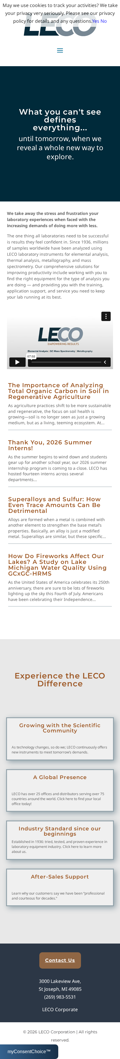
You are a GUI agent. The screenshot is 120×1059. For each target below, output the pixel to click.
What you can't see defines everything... (60, 119)
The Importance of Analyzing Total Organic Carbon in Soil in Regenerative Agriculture (58, 391)
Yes (95, 21)
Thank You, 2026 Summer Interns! (50, 445)
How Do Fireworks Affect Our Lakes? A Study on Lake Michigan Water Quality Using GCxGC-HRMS (57, 565)
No (103, 21)
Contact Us (60, 960)
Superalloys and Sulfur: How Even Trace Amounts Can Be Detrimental (54, 505)
